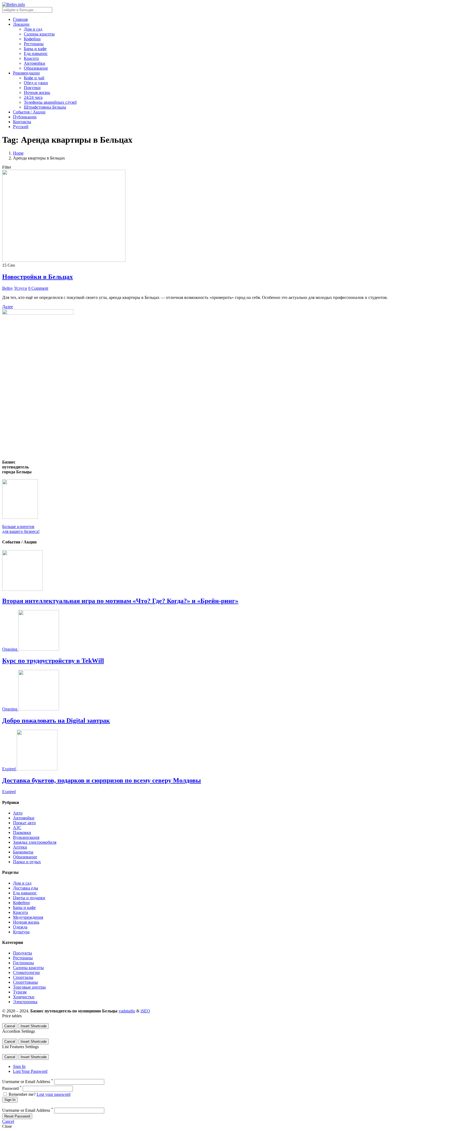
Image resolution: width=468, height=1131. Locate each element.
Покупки (32, 87)
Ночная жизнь (37, 92)
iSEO (145, 1011)
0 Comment (38, 288)
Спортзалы (23, 977)
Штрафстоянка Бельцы (45, 107)
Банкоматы (23, 852)
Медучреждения (28, 917)
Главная (20, 19)
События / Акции (29, 112)
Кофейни (32, 39)
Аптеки (20, 847)
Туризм (20, 992)
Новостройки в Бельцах (37, 276)
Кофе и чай (34, 78)
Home (18, 153)
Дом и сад (33, 29)
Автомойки (34, 63)
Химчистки (23, 997)
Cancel (9, 1026)
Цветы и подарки (29, 897)
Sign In (19, 1066)
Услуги (20, 288)
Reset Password (17, 1116)
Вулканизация (26, 837)
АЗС (17, 827)
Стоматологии (26, 972)
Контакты (22, 121)
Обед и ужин (36, 82)
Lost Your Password (30, 1071)
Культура (21, 932)
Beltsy (7, 288)
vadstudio (127, 1011)
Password (12, 1088)
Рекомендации (26, 73)
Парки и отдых (27, 861)
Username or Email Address (27, 1081)
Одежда (20, 927)
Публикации (25, 117)
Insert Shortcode (34, 1026)
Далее (7, 306)
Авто (17, 813)
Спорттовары (25, 982)
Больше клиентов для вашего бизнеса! (21, 529)
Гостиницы (23, 962)
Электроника (25, 1001)
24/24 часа (33, 97)
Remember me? (22, 1094)
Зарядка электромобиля (34, 842)
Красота (31, 58)
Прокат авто (24, 822)
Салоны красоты (39, 34)
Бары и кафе (35, 48)
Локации (21, 24)
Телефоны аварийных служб (50, 102)
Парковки (22, 832)
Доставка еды (25, 888)
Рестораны (34, 43)
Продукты (22, 953)
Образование (36, 68)
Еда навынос (36, 53)
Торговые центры (29, 987)
